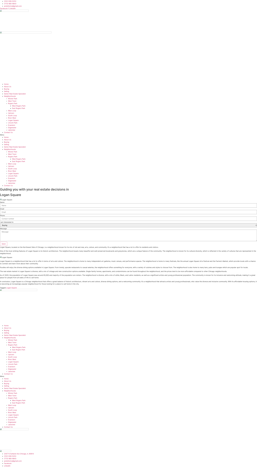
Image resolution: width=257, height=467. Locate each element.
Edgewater (12, 128)
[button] (128, 135)
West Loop (12, 111)
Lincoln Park (12, 123)
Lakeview (11, 130)
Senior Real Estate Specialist (15, 94)
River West (12, 118)
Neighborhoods (10, 96)
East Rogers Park (18, 108)
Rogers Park (12, 103)
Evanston (11, 125)
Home (6, 84)
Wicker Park (12, 99)
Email (2, 209)
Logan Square (13, 120)
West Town (12, 101)
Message (3, 228)
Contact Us (8, 132)
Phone (2, 215)
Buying (6, 89)
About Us (7, 87)
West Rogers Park (18, 106)
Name (2, 202)
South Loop (12, 115)
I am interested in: (7, 222)
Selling (6, 91)
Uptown (11, 113)
